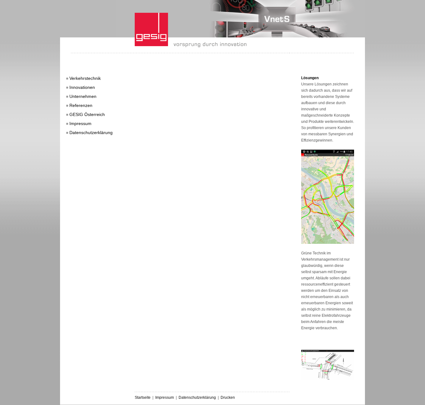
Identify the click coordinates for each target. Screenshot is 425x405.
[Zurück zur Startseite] (190, 45)
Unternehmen (82, 96)
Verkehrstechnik (85, 78)
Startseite (143, 397)
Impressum (80, 123)
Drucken (228, 397)
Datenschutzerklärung (91, 132)
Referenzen (80, 105)
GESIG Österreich (87, 114)
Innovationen (82, 87)
